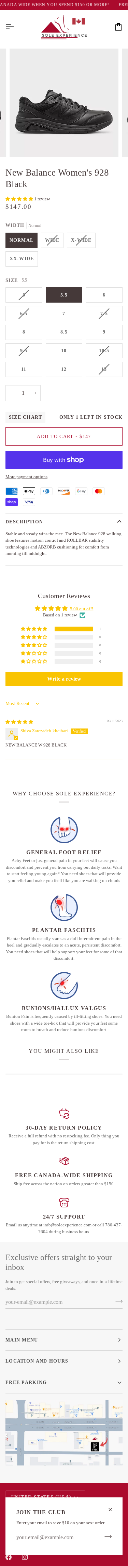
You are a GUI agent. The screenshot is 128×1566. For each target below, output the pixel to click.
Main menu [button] (21, 1340)
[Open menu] (15, 27)
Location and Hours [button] (36, 1361)
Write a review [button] (64, 679)
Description (24, 521)
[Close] (113, 1509)
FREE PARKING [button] (26, 1382)
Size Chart (25, 417)
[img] (19, 721)
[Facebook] (8, 1557)
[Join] (106, 1536)
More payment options (26, 476)
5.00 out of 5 (82, 608)
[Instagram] (25, 1557)
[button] (19, 198)
